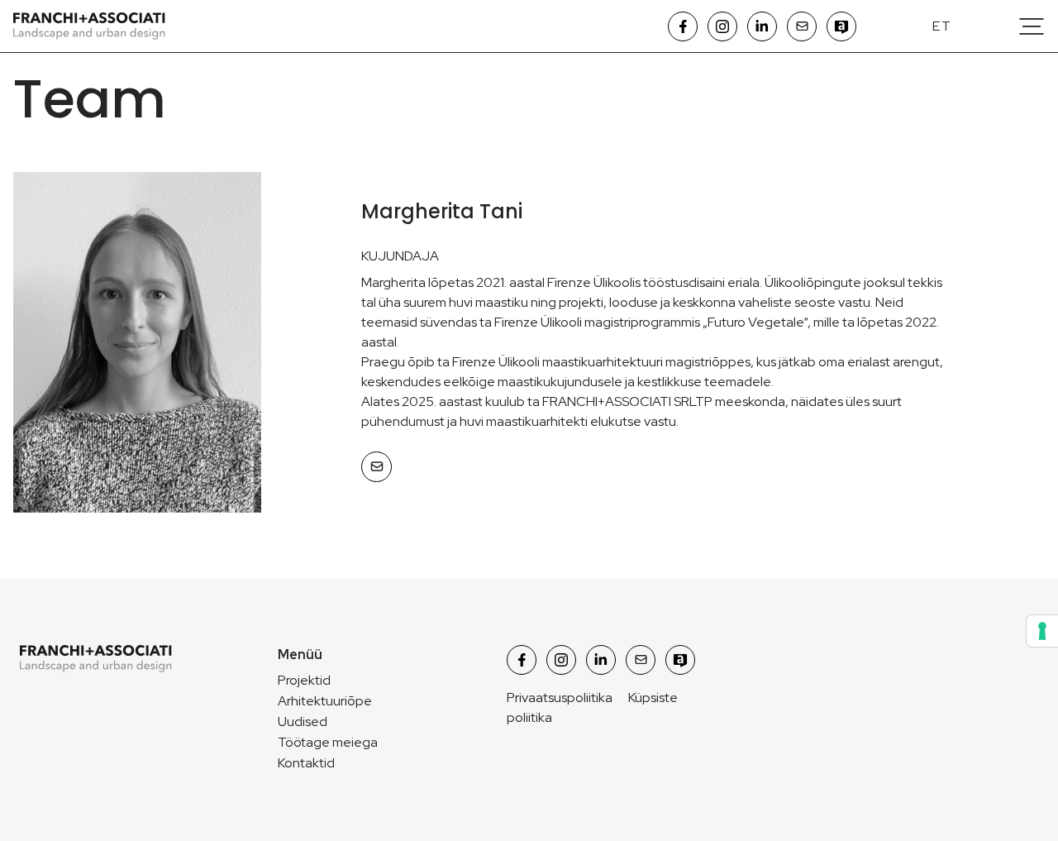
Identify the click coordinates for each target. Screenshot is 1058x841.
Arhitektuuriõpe (325, 701)
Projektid (304, 680)
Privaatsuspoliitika (559, 697)
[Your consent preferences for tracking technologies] (1042, 631)
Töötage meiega (328, 742)
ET (942, 26)
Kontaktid (306, 763)
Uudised (302, 721)
